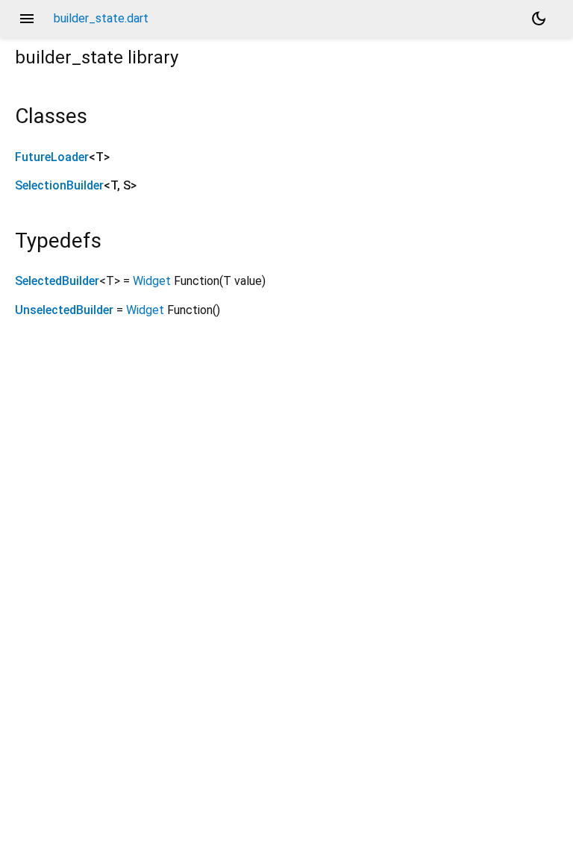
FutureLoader (52, 157)
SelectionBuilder (59, 185)
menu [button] (27, 19)
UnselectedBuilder (64, 310)
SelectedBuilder (57, 281)
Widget (152, 281)
